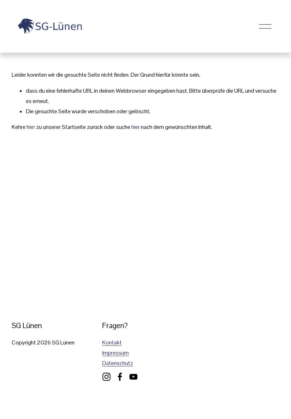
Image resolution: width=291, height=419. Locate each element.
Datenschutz (117, 363)
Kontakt (112, 342)
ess (117, 353)
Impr (107, 353)
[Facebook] (120, 376)
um (125, 353)
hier (31, 127)
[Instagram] (106, 376)
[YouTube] (133, 376)
